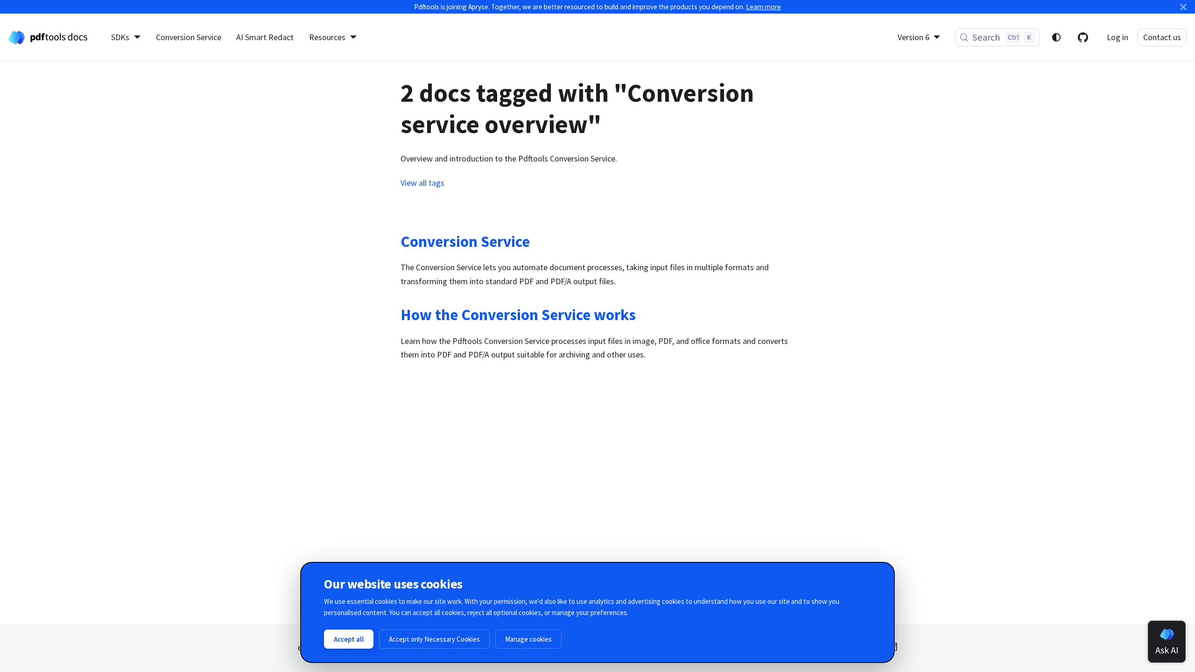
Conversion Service (188, 37)
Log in (1117, 37)
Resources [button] (327, 37)
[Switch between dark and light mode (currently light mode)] (1056, 37)
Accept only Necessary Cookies (434, 639)
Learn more (763, 6)
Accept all (349, 639)
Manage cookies (528, 639)
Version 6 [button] (913, 37)
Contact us (1162, 37)
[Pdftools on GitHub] (1083, 37)
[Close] (1183, 7)
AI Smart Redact (265, 37)
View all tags (422, 182)
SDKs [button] (120, 37)
